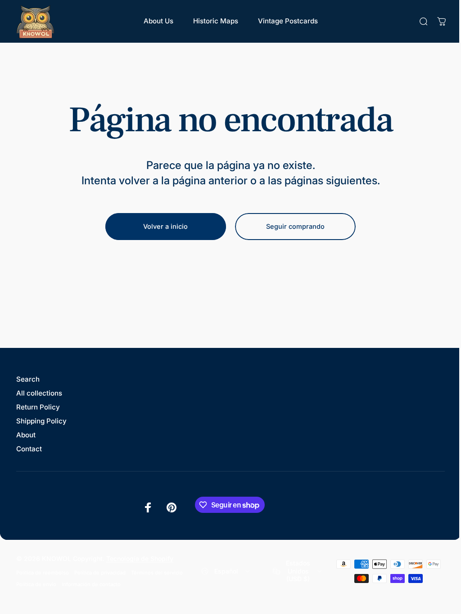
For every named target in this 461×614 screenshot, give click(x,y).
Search (28, 379)
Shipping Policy (41, 421)
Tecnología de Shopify (139, 558)
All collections (39, 393)
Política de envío (36, 584)
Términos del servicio (157, 573)
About (26, 435)
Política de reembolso (42, 573)
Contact (29, 449)
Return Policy (38, 407)
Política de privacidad (100, 573)
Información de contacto (91, 584)
